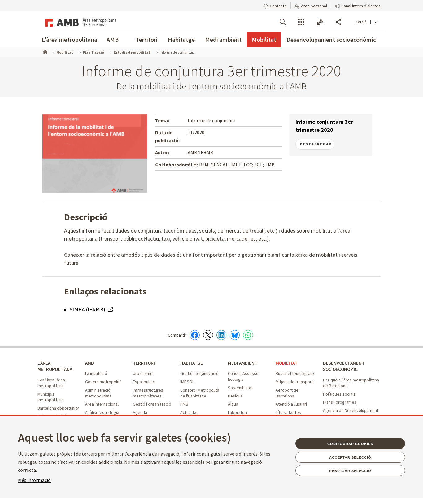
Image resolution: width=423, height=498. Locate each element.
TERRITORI (144, 363)
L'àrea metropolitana (69, 39)
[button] (275, 5)
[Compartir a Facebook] (195, 335)
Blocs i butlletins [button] (320, 22)
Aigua (233, 404)
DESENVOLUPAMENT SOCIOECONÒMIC (343, 366)
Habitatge (181, 39)
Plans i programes (339, 402)
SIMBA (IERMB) (88, 309)
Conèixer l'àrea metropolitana (51, 383)
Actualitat (189, 412)
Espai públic (144, 381)
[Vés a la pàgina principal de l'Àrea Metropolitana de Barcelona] (79, 21)
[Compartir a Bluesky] (235, 335)
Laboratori (237, 412)
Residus (235, 396)
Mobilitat (264, 39)
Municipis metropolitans (50, 397)
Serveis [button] (301, 22)
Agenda (140, 412)
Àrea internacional (102, 404)
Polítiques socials (339, 394)
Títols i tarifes (288, 412)
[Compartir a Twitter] (208, 335)
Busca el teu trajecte (295, 373)
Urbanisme (143, 373)
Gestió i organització (152, 404)
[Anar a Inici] (44, 51)
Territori (147, 39)
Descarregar (316, 144)
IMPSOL (187, 381)
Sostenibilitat (240, 387)
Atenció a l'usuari (291, 404)
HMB (184, 404)
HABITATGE (191, 363)
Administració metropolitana (98, 393)
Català (361, 21)
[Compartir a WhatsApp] (248, 335)
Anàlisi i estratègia (102, 412)
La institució (96, 373)
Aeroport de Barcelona (287, 393)
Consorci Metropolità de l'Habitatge (199, 393)
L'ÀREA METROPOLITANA (54, 366)
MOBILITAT (286, 363)
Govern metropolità (103, 381)
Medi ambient (223, 39)
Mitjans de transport (294, 381)
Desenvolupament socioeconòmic (331, 39)
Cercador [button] (282, 22)
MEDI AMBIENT (242, 363)
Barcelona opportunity (58, 408)
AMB (113, 39)
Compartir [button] (338, 22)
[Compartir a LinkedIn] (221, 335)
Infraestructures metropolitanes (148, 393)
